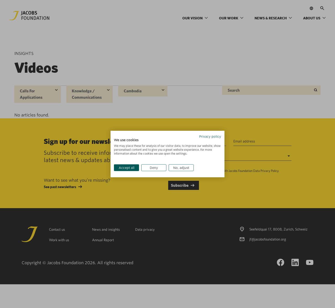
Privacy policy (210, 136)
